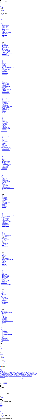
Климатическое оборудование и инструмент (18, 372)
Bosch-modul (13, 372)
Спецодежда (26, 373)
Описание (2, 394)
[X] (2, 366)
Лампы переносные (25, 376)
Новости (1, 406)
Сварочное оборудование (21, 376)
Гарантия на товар (2, 409)
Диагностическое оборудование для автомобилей (29, 374)
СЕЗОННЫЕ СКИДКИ (16, 376)
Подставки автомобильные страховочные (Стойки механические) (8, 378)
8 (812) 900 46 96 (1, 6)
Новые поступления (29, 373)
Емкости (6, 372)
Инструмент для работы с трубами (25, 372)
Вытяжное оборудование (10, 375)
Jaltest (7, 372)
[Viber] (3, 366)
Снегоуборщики (17, 373)
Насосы (24, 375)
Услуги (1, 403)
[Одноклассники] (1, 366)
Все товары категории (2, 397)
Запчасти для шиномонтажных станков (13, 381)
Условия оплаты (1, 408)
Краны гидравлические (30, 378)
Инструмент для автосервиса (17, 374)
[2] (18, 385)
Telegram (2, 14)
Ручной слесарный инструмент (22, 373)
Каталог (1, 402)
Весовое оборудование (27, 375)
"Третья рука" (18, 381)
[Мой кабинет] (0, 347)
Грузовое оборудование (22, 374)
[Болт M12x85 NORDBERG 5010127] (3, 383)
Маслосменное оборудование (29, 376)
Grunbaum (9, 372)
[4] (18, 386)
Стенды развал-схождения (5, 374)
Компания (1, 404)
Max (0, 16)
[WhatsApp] (4, 366)
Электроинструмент (3, 372)
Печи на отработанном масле (20, 375)
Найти (0, 419)
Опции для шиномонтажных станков (22, 381)
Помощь (1, 410)
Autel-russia (11, 372)
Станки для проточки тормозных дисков (10, 376)
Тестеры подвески (16, 378)
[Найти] (0, 2)
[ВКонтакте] (0, 366)
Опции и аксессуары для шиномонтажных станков (5, 381)
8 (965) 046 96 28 (1, 7)
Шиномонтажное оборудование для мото (6, 373)
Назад (3, 360)
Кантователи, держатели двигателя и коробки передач (23, 378)
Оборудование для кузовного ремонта (11, 374)
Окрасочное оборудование (15, 375)
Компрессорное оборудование (5, 375)
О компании (1, 405)
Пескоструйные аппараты (4, 376)
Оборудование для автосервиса (13, 373)
